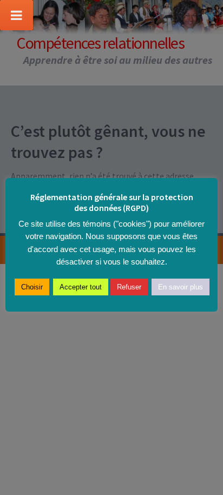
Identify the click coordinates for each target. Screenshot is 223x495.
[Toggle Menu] (16, 15)
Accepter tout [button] (81, 287)
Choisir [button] (32, 287)
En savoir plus (180, 287)
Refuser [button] (129, 287)
